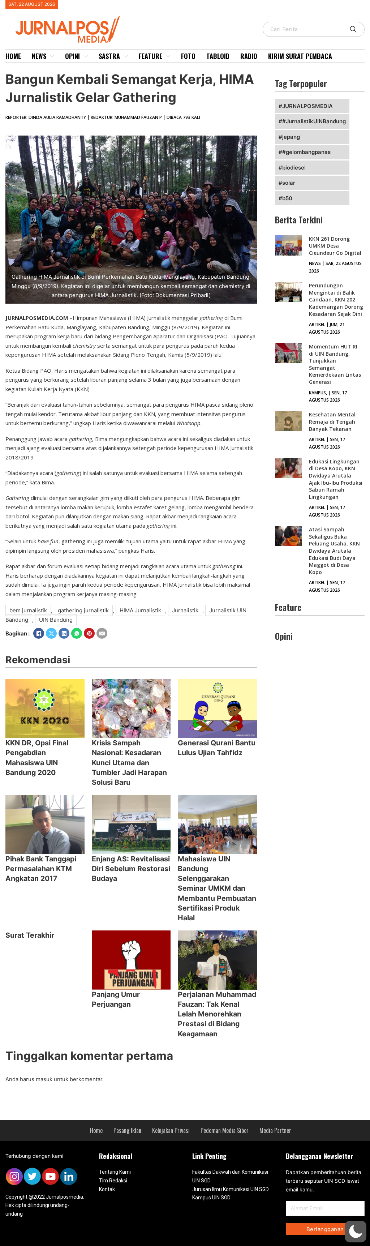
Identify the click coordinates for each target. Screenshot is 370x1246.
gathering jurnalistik (83, 610)
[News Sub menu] (52, 56)
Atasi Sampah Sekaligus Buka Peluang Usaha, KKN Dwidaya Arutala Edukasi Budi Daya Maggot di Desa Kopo (334, 550)
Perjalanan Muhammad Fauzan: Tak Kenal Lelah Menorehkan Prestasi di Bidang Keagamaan (217, 1014)
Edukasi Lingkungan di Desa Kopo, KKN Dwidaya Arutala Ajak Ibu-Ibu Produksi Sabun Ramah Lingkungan (335, 479)
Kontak (107, 1189)
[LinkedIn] (64, 633)
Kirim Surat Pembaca (300, 56)
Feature (150, 56)
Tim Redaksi (113, 1180)
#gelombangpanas (306, 152)
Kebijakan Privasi (171, 1130)
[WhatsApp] (76, 633)
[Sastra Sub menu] (126, 56)
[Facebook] (38, 633)
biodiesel (294, 167)
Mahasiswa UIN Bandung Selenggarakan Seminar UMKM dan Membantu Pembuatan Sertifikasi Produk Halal (217, 888)
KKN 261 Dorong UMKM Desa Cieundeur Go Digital (335, 245)
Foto (188, 56)
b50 (287, 198)
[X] (51, 633)
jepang (291, 136)
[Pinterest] (89, 633)
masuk (44, 1079)
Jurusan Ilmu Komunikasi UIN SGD (230, 1189)
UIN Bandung (56, 619)
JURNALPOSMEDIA (307, 106)
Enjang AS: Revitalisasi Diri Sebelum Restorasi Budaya (131, 869)
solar (288, 182)
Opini (72, 56)
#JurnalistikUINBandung (314, 121)
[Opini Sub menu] (85, 56)
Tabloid (217, 56)
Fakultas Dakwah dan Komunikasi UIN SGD (230, 1176)
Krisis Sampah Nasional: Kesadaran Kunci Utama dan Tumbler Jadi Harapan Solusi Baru (129, 762)
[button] (355, 1231)
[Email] (101, 633)
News (39, 56)
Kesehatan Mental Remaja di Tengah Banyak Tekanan (332, 421)
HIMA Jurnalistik (140, 610)
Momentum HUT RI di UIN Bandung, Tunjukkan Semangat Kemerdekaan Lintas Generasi (335, 364)
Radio (248, 56)
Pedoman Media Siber (225, 1130)
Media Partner (275, 1130)
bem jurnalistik (28, 610)
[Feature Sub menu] (168, 56)
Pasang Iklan (127, 1130)
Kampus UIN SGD (211, 1197)
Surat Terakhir (29, 935)
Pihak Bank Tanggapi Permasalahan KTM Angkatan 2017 (40, 869)
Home (13, 56)
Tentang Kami (115, 1172)
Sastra (109, 56)
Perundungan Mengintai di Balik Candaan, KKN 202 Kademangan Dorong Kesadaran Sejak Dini (336, 299)
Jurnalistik (185, 610)
